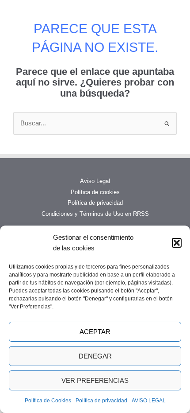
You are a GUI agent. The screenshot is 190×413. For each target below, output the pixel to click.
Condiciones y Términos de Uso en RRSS (95, 213)
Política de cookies (95, 192)
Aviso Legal (95, 181)
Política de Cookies (48, 400)
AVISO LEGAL (149, 400)
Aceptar (95, 331)
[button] (176, 242)
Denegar (95, 356)
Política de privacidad (101, 400)
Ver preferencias (95, 380)
